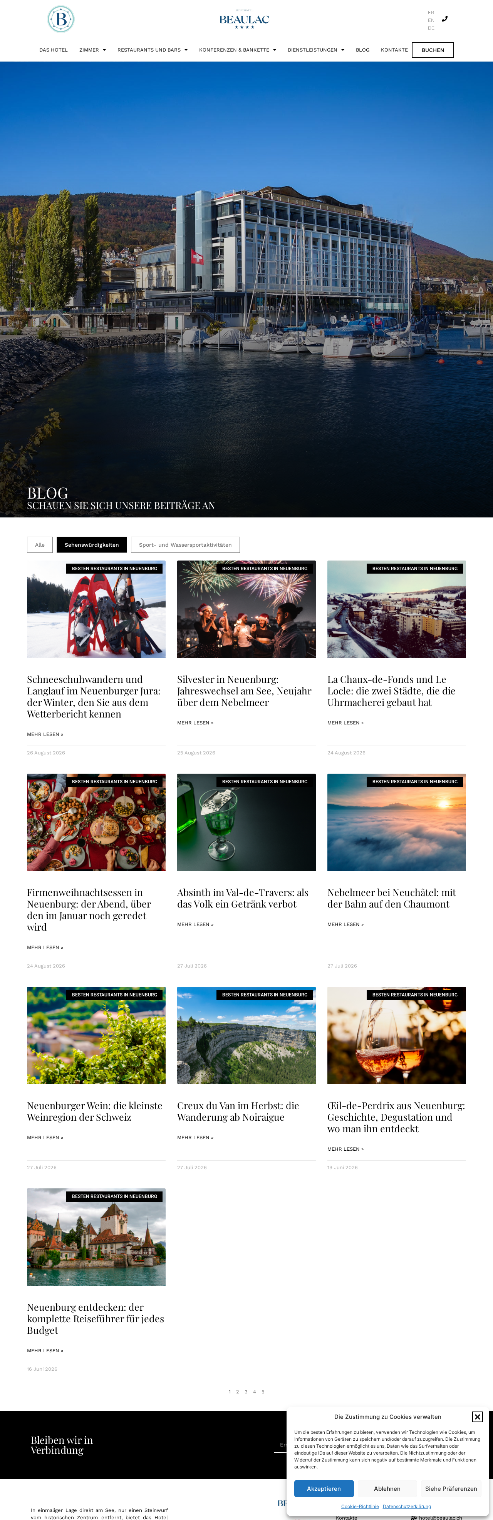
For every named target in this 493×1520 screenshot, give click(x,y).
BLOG (362, 50)
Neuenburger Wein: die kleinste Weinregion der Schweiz (95, 1111)
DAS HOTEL (53, 50)
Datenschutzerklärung (407, 1506)
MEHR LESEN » (45, 734)
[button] (477, 1417)
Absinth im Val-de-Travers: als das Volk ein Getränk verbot (243, 898)
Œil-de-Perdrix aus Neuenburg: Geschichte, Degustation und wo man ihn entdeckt (396, 1117)
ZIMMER (89, 50)
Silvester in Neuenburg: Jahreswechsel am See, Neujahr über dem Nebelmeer (244, 690)
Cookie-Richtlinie (360, 1506)
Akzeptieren (324, 1488)
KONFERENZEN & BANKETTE (234, 50)
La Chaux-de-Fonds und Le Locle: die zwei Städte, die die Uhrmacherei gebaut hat (391, 690)
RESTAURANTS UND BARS (149, 50)
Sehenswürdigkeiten (92, 545)
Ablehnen (387, 1488)
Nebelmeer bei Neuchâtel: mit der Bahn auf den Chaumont (391, 898)
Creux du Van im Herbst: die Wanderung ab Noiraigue (238, 1111)
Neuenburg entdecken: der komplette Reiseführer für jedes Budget (95, 1318)
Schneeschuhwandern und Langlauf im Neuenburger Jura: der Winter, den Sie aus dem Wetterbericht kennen (94, 696)
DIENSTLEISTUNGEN (312, 50)
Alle (40, 545)
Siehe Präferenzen (451, 1488)
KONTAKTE (394, 50)
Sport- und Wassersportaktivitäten (185, 545)
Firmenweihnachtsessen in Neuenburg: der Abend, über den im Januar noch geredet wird (89, 909)
